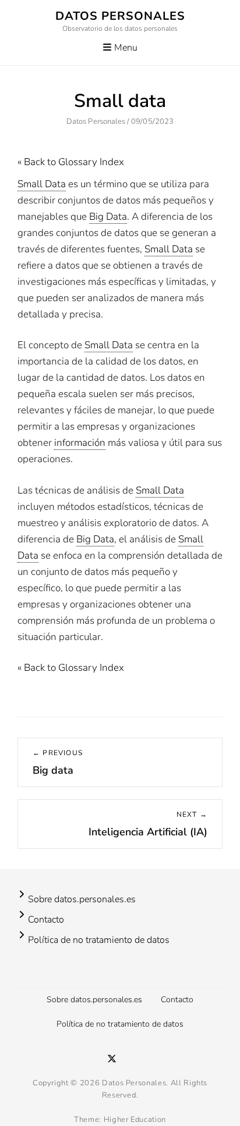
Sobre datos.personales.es (82, 899)
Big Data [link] (108, 216)
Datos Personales (120, 16)
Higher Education (135, 1119)
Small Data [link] (41, 184)
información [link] (79, 442)
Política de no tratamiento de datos (99, 940)
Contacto (46, 919)
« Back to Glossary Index (70, 162)
